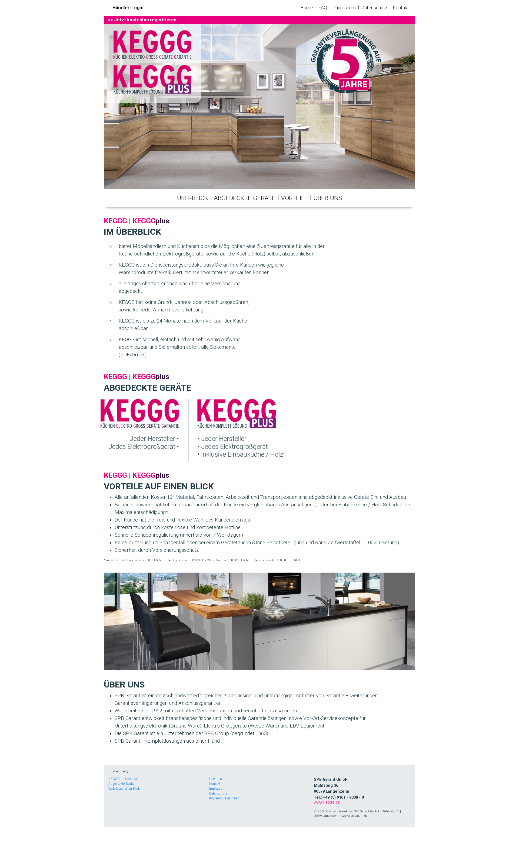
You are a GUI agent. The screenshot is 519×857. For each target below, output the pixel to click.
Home (306, 7)
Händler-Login (128, 7)
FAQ (322, 7)
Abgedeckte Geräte (121, 784)
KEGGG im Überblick (123, 779)
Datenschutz (374, 7)
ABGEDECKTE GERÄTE (244, 198)
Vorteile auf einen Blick (124, 788)
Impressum (344, 7)
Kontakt (401, 7)
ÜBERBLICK (192, 198)
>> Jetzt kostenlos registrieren (142, 19)
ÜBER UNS (328, 198)
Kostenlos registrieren (224, 798)
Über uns (215, 779)
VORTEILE (294, 198)
